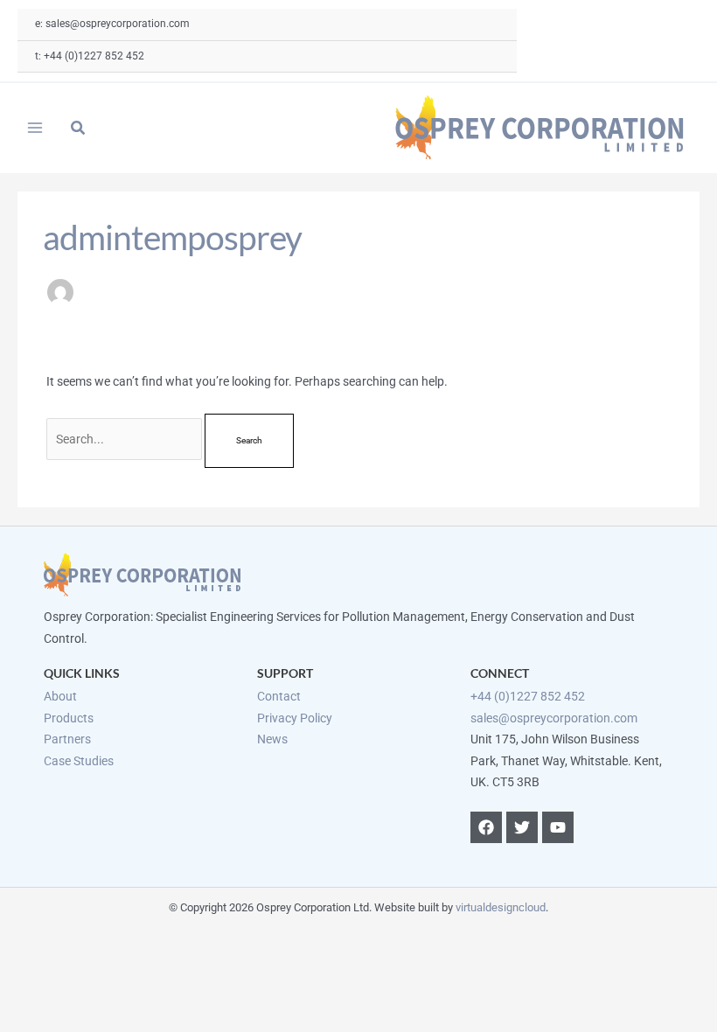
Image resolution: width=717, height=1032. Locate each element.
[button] (79, 130)
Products (69, 718)
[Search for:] (125, 439)
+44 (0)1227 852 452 (527, 696)
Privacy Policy (294, 718)
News (272, 739)
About (60, 696)
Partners (67, 739)
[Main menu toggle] (35, 128)
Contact (279, 696)
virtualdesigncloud (501, 907)
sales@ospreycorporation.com (553, 718)
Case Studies (79, 761)
